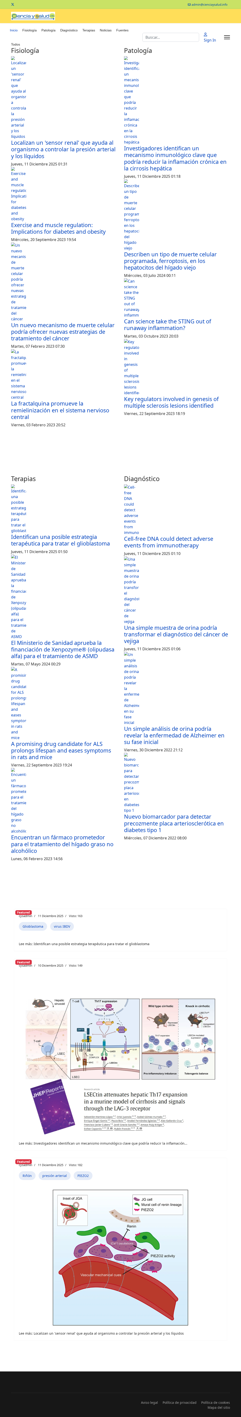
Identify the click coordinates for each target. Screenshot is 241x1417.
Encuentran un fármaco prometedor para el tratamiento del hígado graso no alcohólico (62, 843)
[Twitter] (12, 4)
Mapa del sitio (219, 1407)
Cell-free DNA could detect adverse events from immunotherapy (168, 542)
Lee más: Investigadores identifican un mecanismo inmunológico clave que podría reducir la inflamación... (103, 1143)
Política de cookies (215, 1402)
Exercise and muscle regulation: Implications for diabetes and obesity (58, 228)
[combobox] (170, 37)
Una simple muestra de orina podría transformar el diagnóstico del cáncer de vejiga (176, 634)
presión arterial (54, 1175)
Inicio (14, 30)
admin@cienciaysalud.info (210, 5)
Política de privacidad (180, 1402)
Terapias (88, 30)
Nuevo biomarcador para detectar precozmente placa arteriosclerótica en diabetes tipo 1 (174, 823)
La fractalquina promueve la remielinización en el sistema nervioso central (60, 410)
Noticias (106, 30)
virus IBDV (62, 926)
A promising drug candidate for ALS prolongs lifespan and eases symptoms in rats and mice (61, 750)
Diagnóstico (69, 30)
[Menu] (227, 37)
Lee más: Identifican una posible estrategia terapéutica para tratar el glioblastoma (84, 944)
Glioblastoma (33, 926)
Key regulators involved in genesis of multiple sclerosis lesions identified (171, 402)
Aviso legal (149, 1402)
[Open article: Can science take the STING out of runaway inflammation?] (177, 298)
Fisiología (29, 30)
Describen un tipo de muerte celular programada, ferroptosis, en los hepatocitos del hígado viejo (170, 260)
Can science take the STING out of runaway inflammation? (167, 324)
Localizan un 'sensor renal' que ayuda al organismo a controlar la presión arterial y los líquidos (63, 149)
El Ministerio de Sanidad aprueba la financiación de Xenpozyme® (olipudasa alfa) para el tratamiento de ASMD (62, 649)
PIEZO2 (83, 1175)
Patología (48, 30)
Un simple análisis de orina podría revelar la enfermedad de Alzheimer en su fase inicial (174, 735)
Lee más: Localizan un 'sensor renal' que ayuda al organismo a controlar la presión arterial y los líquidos (101, 1333)
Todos (15, 44)
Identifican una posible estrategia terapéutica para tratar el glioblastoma (60, 540)
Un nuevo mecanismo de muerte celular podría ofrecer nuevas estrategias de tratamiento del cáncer (63, 331)
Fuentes (122, 30)
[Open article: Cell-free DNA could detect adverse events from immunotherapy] (177, 509)
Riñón (27, 1175)
